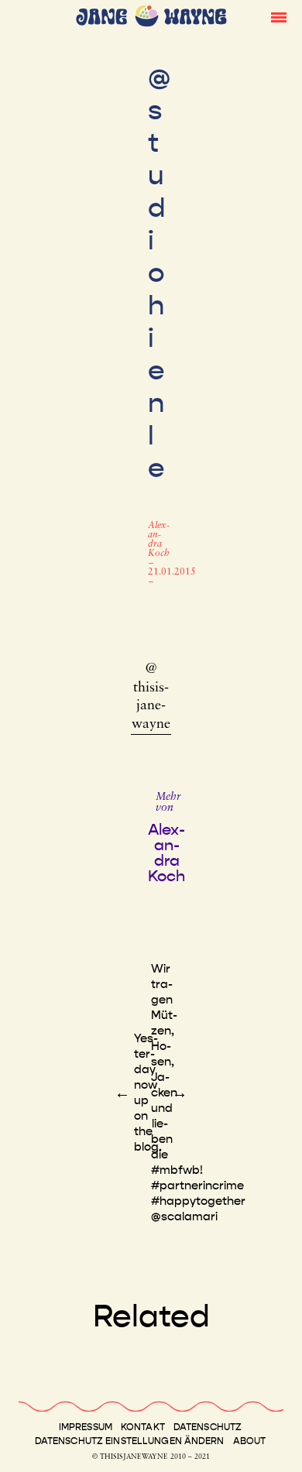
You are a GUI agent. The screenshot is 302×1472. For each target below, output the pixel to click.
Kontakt (143, 1427)
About (249, 1441)
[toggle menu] (278, 16)
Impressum (85, 1427)
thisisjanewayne (151, 706)
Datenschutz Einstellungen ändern (130, 1441)
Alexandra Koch (159, 539)
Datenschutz (207, 1427)
